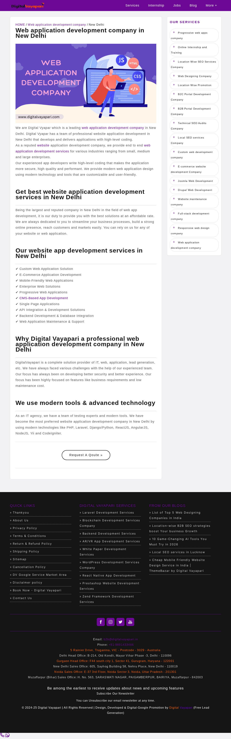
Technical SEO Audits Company (188, 126)
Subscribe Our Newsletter (116, 693)
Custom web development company (192, 155)
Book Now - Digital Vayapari (37, 590)
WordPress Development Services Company (110, 564)
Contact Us (22, 598)
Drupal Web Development (194, 190)
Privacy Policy (25, 528)
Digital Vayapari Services (108, 506)
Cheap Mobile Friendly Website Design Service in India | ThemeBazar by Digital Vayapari (177, 565)
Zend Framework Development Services (107, 599)
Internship (156, 5)
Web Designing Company (194, 76)
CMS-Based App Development (43, 298)
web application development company (113, 128)
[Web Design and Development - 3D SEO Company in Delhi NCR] (28, 10)
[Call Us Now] (2, 736)
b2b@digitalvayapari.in (121, 639)
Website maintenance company (189, 202)
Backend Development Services (109, 533)
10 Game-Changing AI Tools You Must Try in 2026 (178, 541)
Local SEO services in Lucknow (178, 552)
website (43, 145)
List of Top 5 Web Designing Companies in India (175, 515)
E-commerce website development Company (188, 169)
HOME (20, 24)
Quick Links (22, 506)
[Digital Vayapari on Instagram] (110, 622)
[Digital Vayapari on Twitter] (120, 622)
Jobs (177, 5)
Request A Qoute (84, 455)
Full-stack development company (190, 216)
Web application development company (57, 24)
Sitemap (20, 559)
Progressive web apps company (189, 35)
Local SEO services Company (187, 140)
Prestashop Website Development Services (110, 585)
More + (211, 5)
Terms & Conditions (29, 536)
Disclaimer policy (27, 582)
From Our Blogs (167, 506)
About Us (21, 520)
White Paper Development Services (103, 551)
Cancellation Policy (29, 567)
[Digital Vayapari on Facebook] (101, 622)
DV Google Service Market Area (40, 574)
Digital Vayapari (49, 707)
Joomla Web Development (195, 181)
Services (132, 5)
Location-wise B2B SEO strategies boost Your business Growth (179, 528)
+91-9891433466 (121, 644)
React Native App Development (109, 575)
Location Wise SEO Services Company (193, 64)
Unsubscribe (98, 700)
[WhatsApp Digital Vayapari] (7, 736)
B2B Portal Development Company (191, 111)
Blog (193, 5)
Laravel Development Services (108, 512)
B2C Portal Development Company (191, 97)
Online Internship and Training (189, 50)
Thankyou (21, 512)
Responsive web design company (190, 231)
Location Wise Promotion (194, 85)
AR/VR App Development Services (111, 541)
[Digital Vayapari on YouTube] (130, 622)
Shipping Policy (26, 551)
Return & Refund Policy (32, 543)
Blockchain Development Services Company (110, 522)
